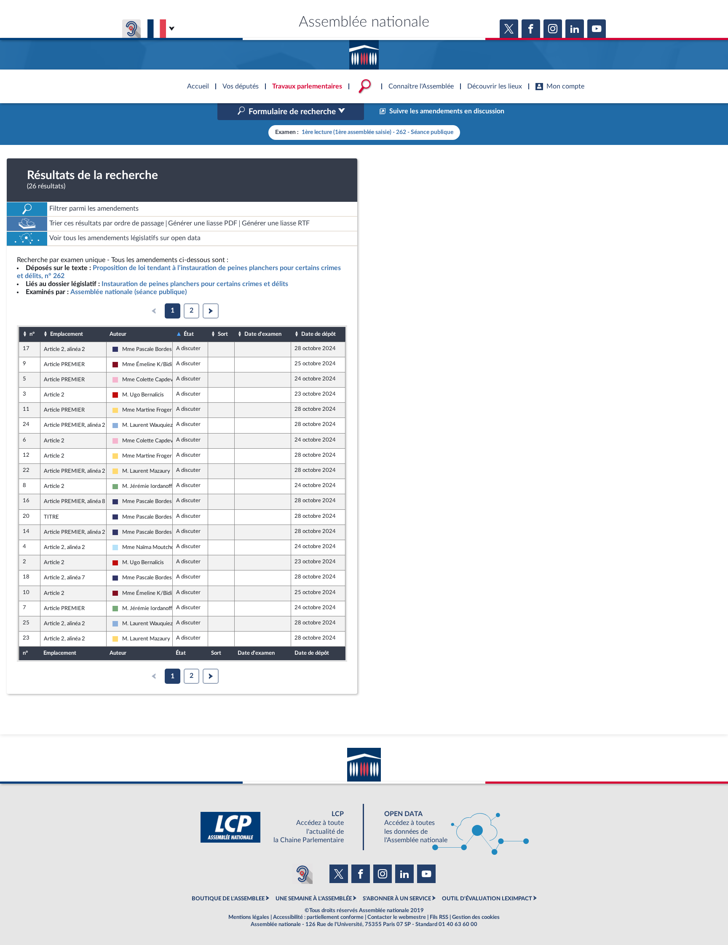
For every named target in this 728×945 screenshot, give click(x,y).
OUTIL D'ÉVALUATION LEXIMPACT (487, 898)
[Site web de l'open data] (449, 827)
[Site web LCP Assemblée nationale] (279, 827)
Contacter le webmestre (396, 917)
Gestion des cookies (476, 917)
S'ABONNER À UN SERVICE (397, 898)
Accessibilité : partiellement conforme (318, 917)
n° (32, 334)
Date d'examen (262, 334)
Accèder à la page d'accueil (364, 51)
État (189, 334)
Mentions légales (248, 917)
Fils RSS (439, 917)
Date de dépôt (318, 334)
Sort (223, 334)
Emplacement (66, 334)
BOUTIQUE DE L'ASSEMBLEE (228, 898)
